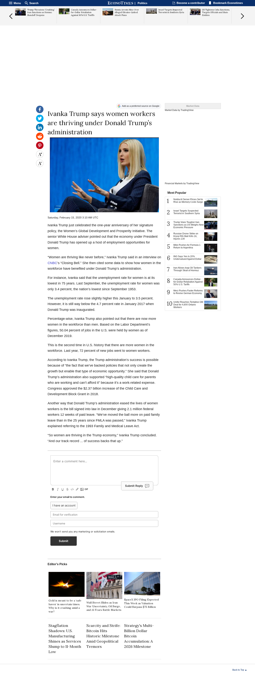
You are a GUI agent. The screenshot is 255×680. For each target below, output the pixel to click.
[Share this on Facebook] (39, 112)
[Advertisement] (127, 74)
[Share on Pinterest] (39, 148)
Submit (63, 541)
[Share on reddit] (39, 139)
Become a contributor (191, 2)
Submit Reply (134, 486)
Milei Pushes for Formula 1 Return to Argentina (186, 246)
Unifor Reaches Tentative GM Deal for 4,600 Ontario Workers (188, 305)
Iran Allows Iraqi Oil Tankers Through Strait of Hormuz (187, 269)
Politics (142, 3)
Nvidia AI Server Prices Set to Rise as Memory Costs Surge (188, 200)
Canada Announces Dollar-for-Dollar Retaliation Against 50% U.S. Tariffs (188, 282)
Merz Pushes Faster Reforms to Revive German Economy (188, 292)
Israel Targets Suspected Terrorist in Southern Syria (186, 212)
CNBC (52, 263)
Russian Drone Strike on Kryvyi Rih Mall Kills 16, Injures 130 (185, 236)
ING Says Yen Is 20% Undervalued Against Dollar (187, 257)
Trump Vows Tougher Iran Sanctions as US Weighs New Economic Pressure (188, 225)
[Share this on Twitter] (39, 121)
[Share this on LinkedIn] (39, 130)
